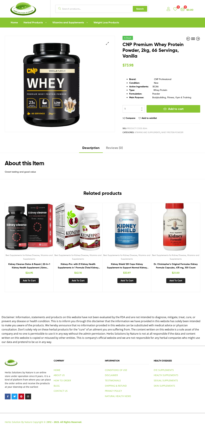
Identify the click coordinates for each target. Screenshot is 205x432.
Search (140, 8)
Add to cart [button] (29, 280)
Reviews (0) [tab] (114, 148)
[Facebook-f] (8, 396)
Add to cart (176, 109)
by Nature (27, 372)
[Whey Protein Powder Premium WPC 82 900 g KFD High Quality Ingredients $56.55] (188, 39)
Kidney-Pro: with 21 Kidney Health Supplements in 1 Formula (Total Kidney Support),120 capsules (78, 266)
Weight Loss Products (106, 22)
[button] (107, 43)
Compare (130, 118)
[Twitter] (14, 396)
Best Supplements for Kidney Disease (22, 255)
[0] (175, 9)
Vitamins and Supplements (68, 22)
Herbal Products (33, 22)
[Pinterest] (21, 396)
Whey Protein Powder (172, 132)
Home (14, 22)
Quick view (37, 229)
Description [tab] (91, 148)
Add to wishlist (149, 118)
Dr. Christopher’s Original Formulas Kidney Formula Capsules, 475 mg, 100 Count (176, 266)
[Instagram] (28, 396)
